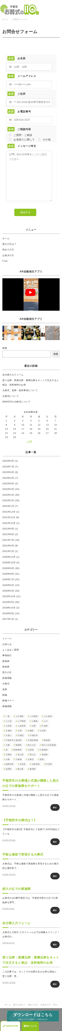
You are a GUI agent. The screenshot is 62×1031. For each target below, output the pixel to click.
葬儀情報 (7, 706)
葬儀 (4, 695)
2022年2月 (8, 500)
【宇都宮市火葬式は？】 (19, 820)
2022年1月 (8, 506)
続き (55, 807)
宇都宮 (21, 735)
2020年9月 (8, 568)
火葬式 (5, 683)
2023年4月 (8, 478)
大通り (9, 735)
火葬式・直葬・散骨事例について (20, 390)
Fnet (4, 261)
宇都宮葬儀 (33, 740)
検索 (4, 348)
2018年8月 (8, 613)
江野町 (9, 755)
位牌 (34, 726)
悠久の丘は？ (9, 244)
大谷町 (43, 731)
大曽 (20, 731)
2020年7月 (8, 579)
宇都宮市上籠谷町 (14, 740)
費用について (30, 1026)
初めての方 (8, 249)
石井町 (23, 764)
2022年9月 (8, 483)
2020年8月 (8, 574)
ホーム (5, 238)
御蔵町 (19, 745)
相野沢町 (10, 764)
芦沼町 (49, 764)
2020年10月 (8, 562)
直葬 (4, 689)
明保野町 (18, 750)
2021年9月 (8, 528)
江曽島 (31, 750)
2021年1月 (8, 551)
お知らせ (7, 644)
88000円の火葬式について (16, 401)
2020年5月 (8, 590)
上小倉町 (48, 716)
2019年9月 (8, 602)
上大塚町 (20, 716)
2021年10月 (8, 523)
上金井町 (22, 726)
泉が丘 (33, 755)
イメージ (7, 638)
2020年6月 (8, 585)
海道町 (45, 755)
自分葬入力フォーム (13, 374)
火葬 (8, 759)
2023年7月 (8, 466)
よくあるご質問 (10, 650)
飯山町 (21, 769)
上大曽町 (34, 716)
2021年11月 (8, 517)
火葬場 (19, 759)
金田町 (9, 769)
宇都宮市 (34, 735)
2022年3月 (8, 495)
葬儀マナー (8, 700)
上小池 (9, 721)
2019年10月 (8, 596)
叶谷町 (45, 726)
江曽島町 (44, 750)
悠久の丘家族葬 (49, 745)
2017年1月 (8, 619)
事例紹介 (7, 655)
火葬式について (10, 396)
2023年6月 (8, 472)
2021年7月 (8, 540)
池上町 (21, 755)
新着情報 (7, 678)
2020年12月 (8, 557)
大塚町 (9, 731)
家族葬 (5, 661)
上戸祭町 (22, 721)
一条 (8, 716)
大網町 (31, 731)
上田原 (9, 726)
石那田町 (36, 764)
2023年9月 (8, 461)
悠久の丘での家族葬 (16, 888)
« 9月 (29, 441)
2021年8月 (8, 534)
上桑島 (35, 721)
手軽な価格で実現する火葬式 (22, 854)
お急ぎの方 (8, 255)
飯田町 (33, 769)
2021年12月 (8, 511)
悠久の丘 (7, 672)
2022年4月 (8, 489)
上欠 (46, 721)
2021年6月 (8, 545)
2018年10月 (8, 607)
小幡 (8, 745)
